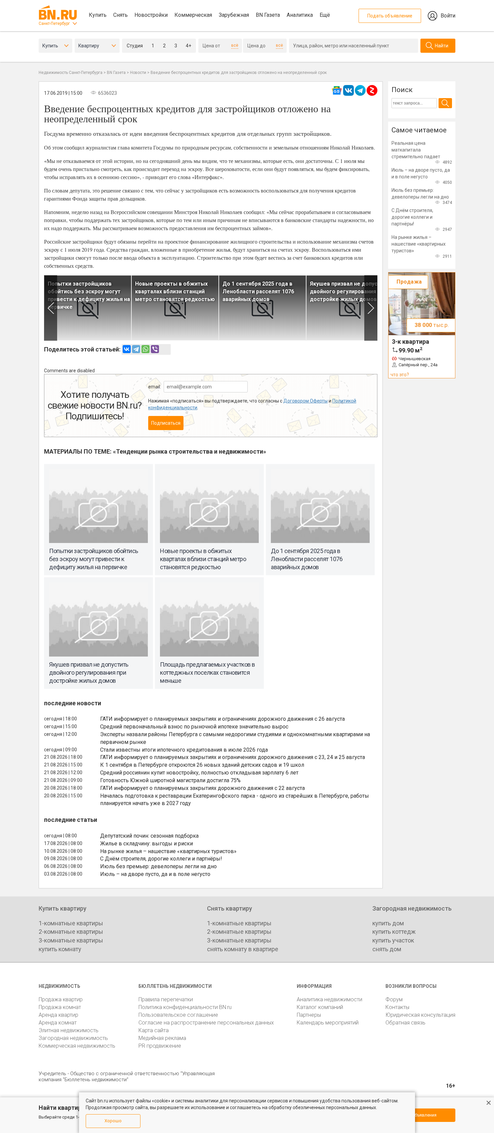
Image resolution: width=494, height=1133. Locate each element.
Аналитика (300, 15)
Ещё (325, 15)
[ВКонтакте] (127, 349)
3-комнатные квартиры (71, 940)
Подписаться (165, 423)
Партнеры (309, 1015)
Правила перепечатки (165, 999)
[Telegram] (136, 349)
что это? (399, 374)
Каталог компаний (320, 1007)
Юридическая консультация (420, 1015)
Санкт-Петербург (54, 23)
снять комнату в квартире (242, 949)
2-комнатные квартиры (71, 931)
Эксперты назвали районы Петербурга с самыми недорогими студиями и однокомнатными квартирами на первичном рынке (235, 738)
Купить (98, 15)
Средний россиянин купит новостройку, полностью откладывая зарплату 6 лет (199, 772)
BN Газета (268, 15)
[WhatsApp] (145, 349)
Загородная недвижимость (73, 1038)
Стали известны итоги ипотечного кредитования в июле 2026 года (184, 750)
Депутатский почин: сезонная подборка (149, 836)
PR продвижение (159, 1046)
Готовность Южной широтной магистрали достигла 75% (170, 780)
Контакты (397, 1007)
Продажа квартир (61, 999)
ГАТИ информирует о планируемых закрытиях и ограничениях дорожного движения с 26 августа (222, 719)
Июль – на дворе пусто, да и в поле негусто (155, 874)
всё (234, 45)
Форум (394, 999)
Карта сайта (153, 1030)
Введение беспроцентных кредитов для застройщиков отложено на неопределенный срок (239, 72)
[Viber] (155, 349)
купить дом (388, 923)
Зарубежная (234, 15)
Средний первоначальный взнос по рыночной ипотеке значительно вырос (194, 726)
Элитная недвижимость (68, 1030)
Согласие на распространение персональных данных (206, 1022)
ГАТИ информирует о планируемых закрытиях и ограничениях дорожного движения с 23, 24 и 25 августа (232, 757)
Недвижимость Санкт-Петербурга (70, 72)
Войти (448, 15)
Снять (120, 15)
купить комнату (60, 949)
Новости (138, 72)
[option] (87, 308)
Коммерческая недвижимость (77, 1046)
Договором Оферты (305, 401)
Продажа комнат (60, 1007)
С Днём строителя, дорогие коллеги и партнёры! (161, 858)
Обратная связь (405, 1022)
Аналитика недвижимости (329, 999)
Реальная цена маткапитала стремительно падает (416, 149)
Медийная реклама (162, 1038)
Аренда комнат (58, 1022)
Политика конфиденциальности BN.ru (185, 1007)
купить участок (393, 940)
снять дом (386, 949)
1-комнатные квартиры (71, 923)
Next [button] (370, 308)
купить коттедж (394, 931)
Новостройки (151, 15)
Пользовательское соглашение (178, 1015)
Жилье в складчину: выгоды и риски (146, 843)
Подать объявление (389, 15)
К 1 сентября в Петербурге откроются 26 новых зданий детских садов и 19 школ (202, 765)
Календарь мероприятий (328, 1022)
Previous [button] (50, 308)
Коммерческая (193, 15)
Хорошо (113, 1120)
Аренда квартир (58, 1015)
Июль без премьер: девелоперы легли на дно (158, 866)
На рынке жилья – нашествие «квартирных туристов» (168, 851)
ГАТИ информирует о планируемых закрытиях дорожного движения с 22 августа (202, 788)
